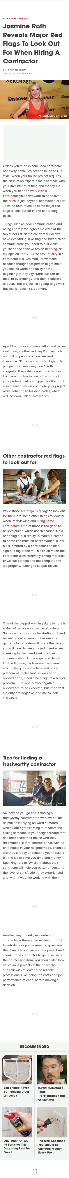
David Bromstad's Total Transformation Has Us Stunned (51, 1094)
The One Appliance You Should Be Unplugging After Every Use (51, 1147)
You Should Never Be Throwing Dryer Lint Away (16, 1092)
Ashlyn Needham (16, 70)
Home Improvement (15, 18)
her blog (51, 248)
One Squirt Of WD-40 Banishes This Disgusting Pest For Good (17, 1147)
